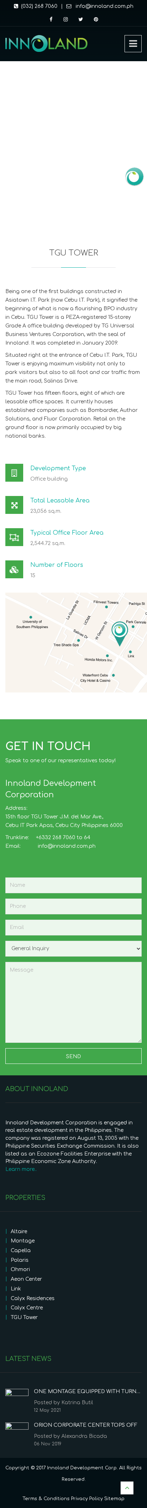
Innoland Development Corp (82, 1467)
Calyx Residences (33, 1298)
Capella (21, 1250)
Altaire (19, 1231)
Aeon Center (26, 1279)
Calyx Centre (27, 1307)
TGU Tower (24, 1317)
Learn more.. (21, 1169)
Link (16, 1288)
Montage (23, 1241)
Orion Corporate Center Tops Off (85, 1425)
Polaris (20, 1260)
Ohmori (20, 1269)
